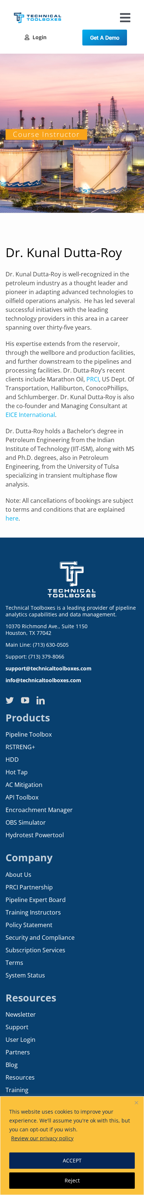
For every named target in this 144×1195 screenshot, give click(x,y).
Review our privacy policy (42, 1138)
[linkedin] (41, 700)
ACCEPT (72, 1160)
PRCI (92, 379)
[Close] (136, 1102)
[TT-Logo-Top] (37, 11)
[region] (72, 1145)
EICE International (30, 415)
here (12, 518)
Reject (72, 1180)
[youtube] (25, 700)
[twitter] (10, 700)
